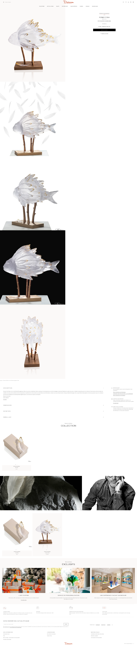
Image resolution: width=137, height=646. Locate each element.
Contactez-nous (6, 633)
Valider (66, 624)
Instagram (103, 624)
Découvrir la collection (14, 506)
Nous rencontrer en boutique (119, 395)
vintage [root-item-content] (81, 6)
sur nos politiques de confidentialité (15, 627)
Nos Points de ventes (51, 633)
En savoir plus (115, 403)
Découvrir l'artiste (88, 505)
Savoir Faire (49, 635)
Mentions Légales (94, 635)
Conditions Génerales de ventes (97, 633)
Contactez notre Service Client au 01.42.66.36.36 (123, 393)
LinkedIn (108, 624)
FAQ (4, 635)
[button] (133, 2)
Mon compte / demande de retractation (11, 637)
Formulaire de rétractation (96, 637)
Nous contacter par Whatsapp (119, 392)
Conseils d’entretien (7, 639)
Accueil (1, 380)
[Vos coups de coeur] (125, 2)
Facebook (98, 624)
